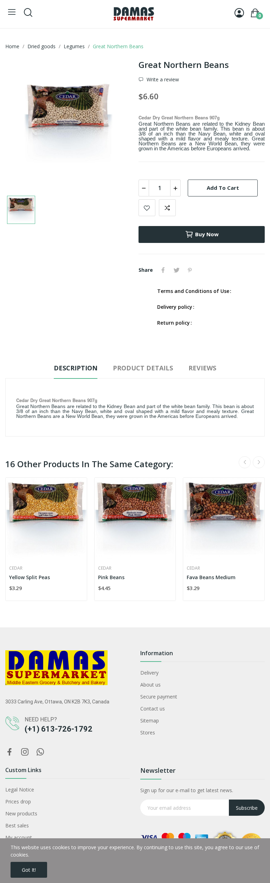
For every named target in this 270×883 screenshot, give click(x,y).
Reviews (202, 368)
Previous (245, 462)
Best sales (17, 825)
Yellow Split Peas (29, 577)
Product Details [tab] (143, 368)
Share (163, 270)
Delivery (149, 672)
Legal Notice (19, 789)
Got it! (29, 869)
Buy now (207, 234)
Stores (147, 732)
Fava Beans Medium (211, 577)
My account (18, 837)
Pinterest (190, 270)
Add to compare (167, 207)
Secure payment (158, 696)
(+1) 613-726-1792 (58, 729)
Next (259, 462)
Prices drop (18, 801)
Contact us (152, 708)
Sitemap (149, 720)
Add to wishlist (147, 207)
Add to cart (223, 187)
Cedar (15, 568)
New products (21, 813)
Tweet (176, 270)
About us (150, 684)
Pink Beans (111, 577)
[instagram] (25, 752)
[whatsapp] (40, 752)
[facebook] (9, 752)
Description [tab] (75, 368)
